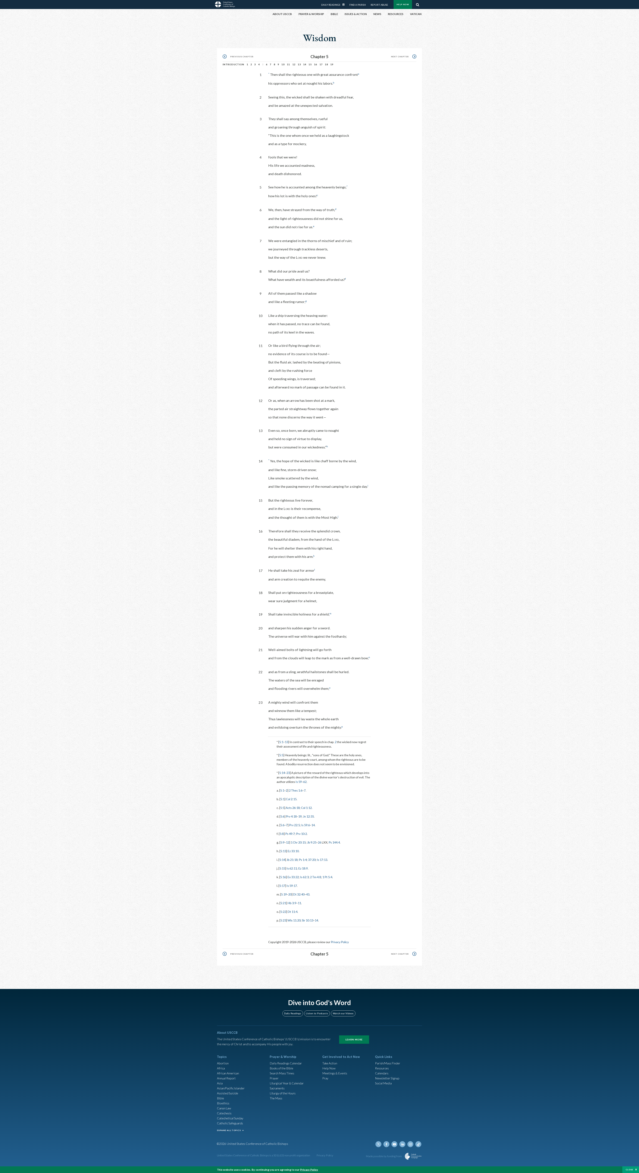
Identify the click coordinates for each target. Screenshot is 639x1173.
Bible (220, 1098)
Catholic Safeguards (230, 1123)
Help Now (403, 4)
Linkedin (402, 1144)
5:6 (282, 816)
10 (283, 64)
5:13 (283, 851)
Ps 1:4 (303, 860)
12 (294, 64)
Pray (325, 1078)
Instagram (410, 1144)
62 (305, 782)
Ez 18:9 (303, 868)
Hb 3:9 (292, 903)
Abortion (223, 1063)
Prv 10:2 (301, 834)
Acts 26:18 (293, 808)
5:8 (282, 834)
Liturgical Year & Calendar (287, 1083)
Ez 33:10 (293, 851)
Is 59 (299, 782)
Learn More (354, 1039)
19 (331, 64)
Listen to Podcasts (317, 1013)
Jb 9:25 (311, 842)
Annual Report (226, 1078)
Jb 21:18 (292, 860)
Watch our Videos (343, 1013)
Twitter (378, 1144)
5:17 (282, 885)
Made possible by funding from (384, 1156)
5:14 (282, 773)
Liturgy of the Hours (283, 1093)
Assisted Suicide (227, 1093)
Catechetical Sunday (230, 1118)
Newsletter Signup (387, 1078)
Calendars (381, 1073)
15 (310, 64)
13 (299, 64)
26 (319, 842)
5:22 (283, 911)
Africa (221, 1068)
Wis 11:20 (294, 920)
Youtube (394, 1144)
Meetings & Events (334, 1073)
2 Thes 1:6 (295, 790)
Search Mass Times (282, 1073)
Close (629, 1169)
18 (326, 64)
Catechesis (224, 1113)
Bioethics (223, 1103)
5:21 (283, 903)
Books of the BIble (281, 1068)
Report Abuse (379, 4)
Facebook (386, 1144)
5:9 (282, 842)
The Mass (276, 1098)
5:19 (284, 894)
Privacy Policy (340, 942)
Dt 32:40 (299, 894)
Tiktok (418, 1144)
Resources (382, 1068)
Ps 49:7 (290, 834)
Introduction (233, 64)
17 (321, 64)
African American (228, 1073)
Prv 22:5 (294, 825)
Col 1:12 (306, 808)
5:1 (281, 742)
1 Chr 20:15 (298, 842)
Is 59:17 (292, 885)
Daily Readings (330, 4)
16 (315, 64)
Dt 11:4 (292, 911)
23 (288, 773)
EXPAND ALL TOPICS (229, 1130)
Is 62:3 (304, 877)
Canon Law (224, 1108)
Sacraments (277, 1088)
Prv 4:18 (291, 816)
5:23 (283, 920)
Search (417, 3)
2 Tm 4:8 (315, 877)
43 (307, 894)
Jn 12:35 (308, 816)
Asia (220, 1083)
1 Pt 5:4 (327, 877)
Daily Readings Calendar (344, 4)
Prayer (274, 1078)
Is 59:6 (305, 825)
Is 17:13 (322, 860)
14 (304, 64)
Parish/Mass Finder (387, 1063)
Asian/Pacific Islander (231, 1088)
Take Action (329, 1063)
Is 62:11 (292, 868)
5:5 (281, 755)
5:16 (283, 877)
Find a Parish (357, 4)
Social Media (383, 1083)
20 (290, 894)
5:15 (282, 868)
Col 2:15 (291, 799)
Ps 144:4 (334, 842)
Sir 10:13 (307, 920)
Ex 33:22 (293, 877)
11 (288, 64)
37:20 (312, 860)
